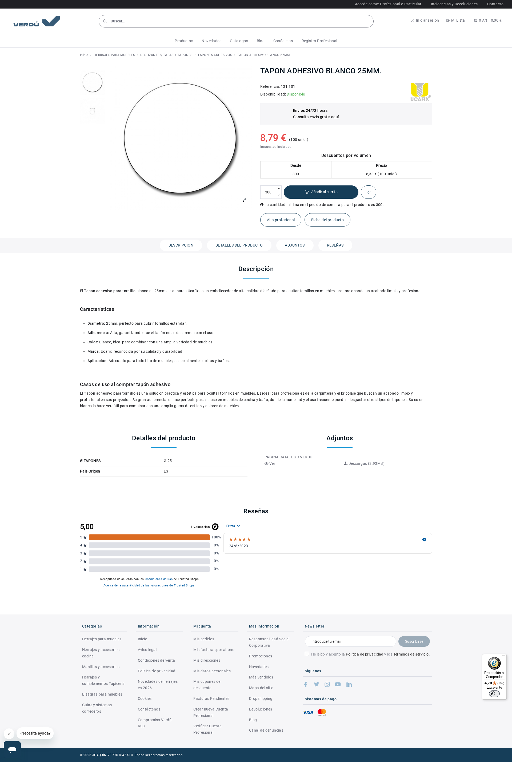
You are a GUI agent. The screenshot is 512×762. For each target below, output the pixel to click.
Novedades (259, 667)
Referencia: (270, 86)
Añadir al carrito (324, 192)
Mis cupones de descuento (207, 684)
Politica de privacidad (156, 671)
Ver (271, 463)
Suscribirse (414, 641)
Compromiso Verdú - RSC (156, 723)
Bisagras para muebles (102, 694)
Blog (253, 720)
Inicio (142, 639)
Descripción (181, 245)
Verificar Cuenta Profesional (207, 729)
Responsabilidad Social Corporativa (269, 642)
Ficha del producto (327, 220)
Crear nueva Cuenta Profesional (210, 712)
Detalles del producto (239, 245)
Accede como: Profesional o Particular (388, 4)
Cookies (145, 698)
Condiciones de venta (156, 660)
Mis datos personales (212, 671)
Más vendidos (261, 677)
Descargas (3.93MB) (366, 463)
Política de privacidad (364, 654)
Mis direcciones (206, 660)
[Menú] (503, 657)
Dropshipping (261, 698)
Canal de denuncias (266, 730)
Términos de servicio (411, 654)
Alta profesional (281, 220)
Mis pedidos (203, 639)
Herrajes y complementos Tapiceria (103, 680)
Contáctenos (149, 709)
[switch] (494, 693)
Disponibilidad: (273, 94)
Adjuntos (295, 245)
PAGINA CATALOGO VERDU (288, 457)
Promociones (260, 656)
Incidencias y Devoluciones (454, 4)
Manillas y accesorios (100, 667)
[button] (183, 40)
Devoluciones (260, 709)
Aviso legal (147, 650)
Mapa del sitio (261, 688)
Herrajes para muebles (101, 639)
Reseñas (335, 245)
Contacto (495, 4)
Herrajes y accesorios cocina (100, 653)
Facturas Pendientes (211, 698)
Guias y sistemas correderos (97, 708)
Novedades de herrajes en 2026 (158, 684)
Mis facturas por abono (213, 650)
